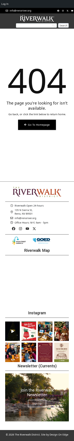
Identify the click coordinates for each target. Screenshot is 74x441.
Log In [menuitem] (4, 3)
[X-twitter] (67, 11)
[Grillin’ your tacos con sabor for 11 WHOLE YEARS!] (12, 352)
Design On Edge (59, 434)
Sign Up (37, 403)
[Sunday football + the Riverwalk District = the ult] (29, 352)
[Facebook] (58, 11)
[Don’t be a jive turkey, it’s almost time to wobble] (45, 352)
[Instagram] (63, 11)
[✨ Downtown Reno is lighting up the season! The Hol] (61, 331)
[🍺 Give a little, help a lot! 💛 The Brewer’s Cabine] (61, 352)
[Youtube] (72, 11)
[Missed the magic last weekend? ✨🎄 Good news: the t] (12, 331)
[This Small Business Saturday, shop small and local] (45, 331)
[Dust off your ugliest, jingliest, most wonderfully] (29, 331)
